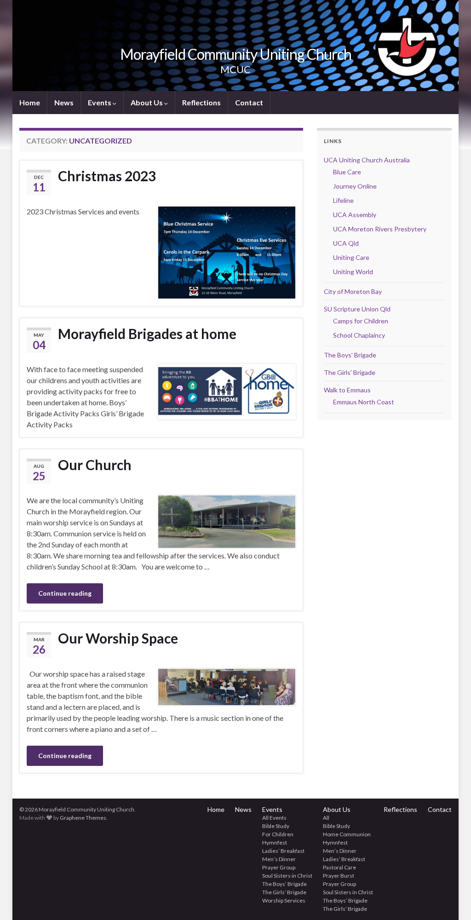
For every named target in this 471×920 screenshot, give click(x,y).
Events (100, 102)
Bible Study (275, 825)
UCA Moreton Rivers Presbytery (379, 229)
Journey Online (355, 186)
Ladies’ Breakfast (283, 850)
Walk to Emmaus (347, 390)
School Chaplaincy (359, 335)
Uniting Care (351, 257)
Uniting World (353, 272)
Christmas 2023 (107, 175)
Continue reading (65, 593)
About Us (147, 102)
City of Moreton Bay (353, 291)
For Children (277, 834)
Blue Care (347, 172)
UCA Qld (346, 243)
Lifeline (343, 200)
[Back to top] (450, 899)
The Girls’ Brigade (349, 372)
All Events (274, 817)
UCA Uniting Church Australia (367, 160)
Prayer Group (278, 867)
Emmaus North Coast (363, 402)
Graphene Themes (83, 817)
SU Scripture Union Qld (357, 309)
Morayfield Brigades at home (147, 333)
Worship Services (283, 900)
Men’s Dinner (279, 859)
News (64, 102)
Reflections (201, 102)
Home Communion (347, 834)
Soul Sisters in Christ (287, 875)
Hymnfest (274, 842)
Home (29, 102)
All (326, 817)
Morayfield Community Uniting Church (235, 54)
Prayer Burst (338, 875)
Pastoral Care (339, 867)
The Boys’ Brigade (350, 355)
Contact (249, 102)
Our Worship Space (118, 638)
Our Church (95, 464)
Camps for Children (360, 321)
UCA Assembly (354, 214)
